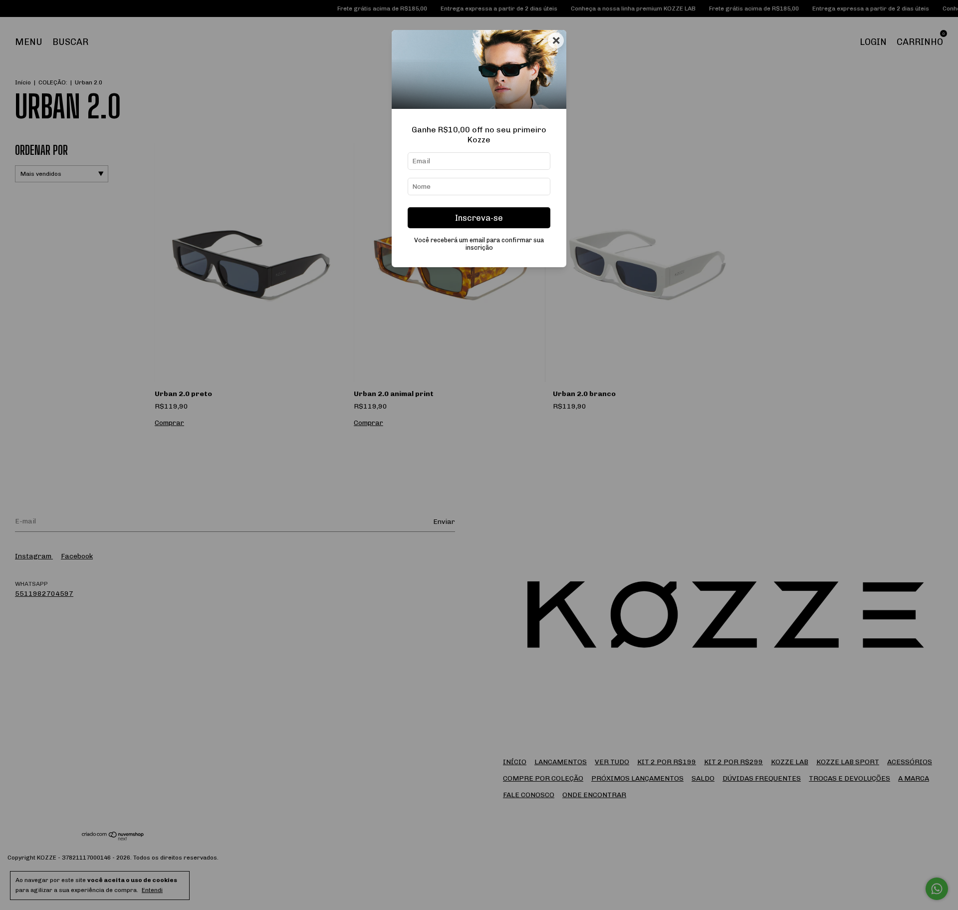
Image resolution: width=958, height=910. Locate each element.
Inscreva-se (479, 218)
